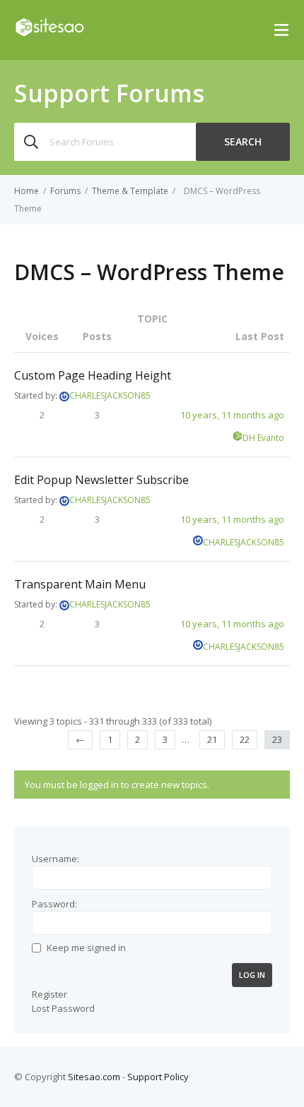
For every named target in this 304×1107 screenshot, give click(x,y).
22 (245, 739)
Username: (55, 858)
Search (243, 141)
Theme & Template (130, 191)
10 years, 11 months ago (232, 415)
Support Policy (158, 1076)
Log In (252, 974)
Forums (65, 191)
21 (212, 739)
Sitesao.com (94, 1076)
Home (26, 191)
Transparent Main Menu (80, 584)
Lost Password (63, 1008)
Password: (54, 903)
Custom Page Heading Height (92, 375)
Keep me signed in (86, 947)
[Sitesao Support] (49, 33)
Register (49, 994)
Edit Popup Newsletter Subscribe (101, 480)
